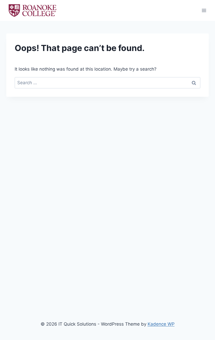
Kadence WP (161, 324)
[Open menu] (204, 10)
